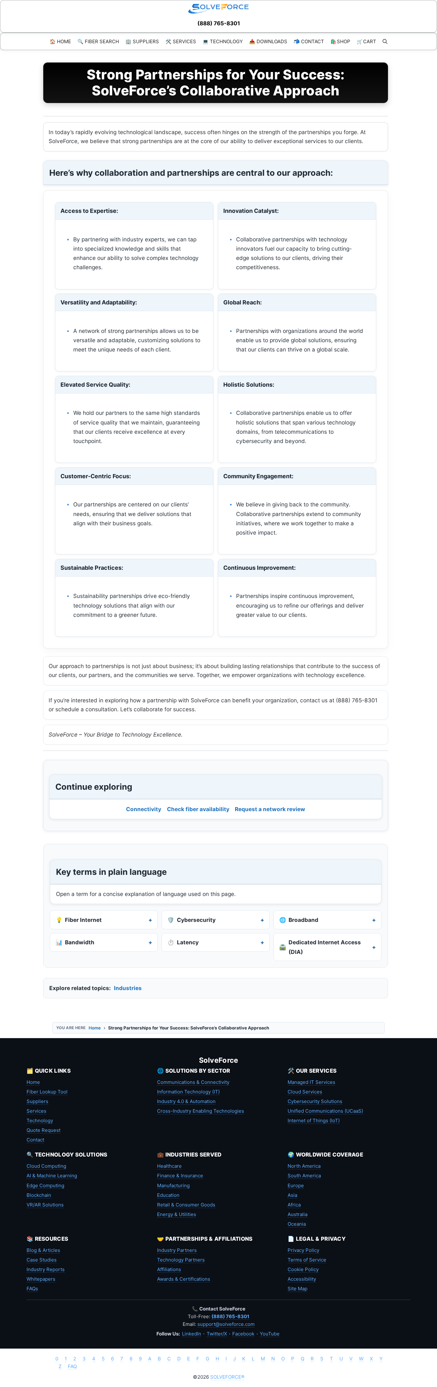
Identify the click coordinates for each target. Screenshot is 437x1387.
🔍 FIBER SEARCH (98, 41)
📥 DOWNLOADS (268, 41)
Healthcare (169, 1166)
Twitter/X (217, 1334)
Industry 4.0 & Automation (186, 1101)
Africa (294, 1205)
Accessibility (302, 1279)
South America (304, 1176)
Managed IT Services (311, 1082)
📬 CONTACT (309, 41)
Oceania (297, 1224)
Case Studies (42, 1260)
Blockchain (39, 1195)
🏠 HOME (60, 41)
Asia (292, 1195)
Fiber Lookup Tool (47, 1092)
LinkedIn (191, 1334)
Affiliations (169, 1269)
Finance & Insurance (180, 1176)
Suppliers (37, 1101)
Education (168, 1195)
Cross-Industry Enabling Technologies (200, 1111)
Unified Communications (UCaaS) (325, 1111)
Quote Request (43, 1130)
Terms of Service (307, 1260)
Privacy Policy (303, 1250)
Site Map (297, 1289)
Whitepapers (41, 1279)
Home (95, 1027)
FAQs (32, 1289)
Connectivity (143, 809)
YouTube (270, 1334)
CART (366, 41)
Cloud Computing (46, 1166)
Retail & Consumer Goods (186, 1205)
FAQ (72, 1366)
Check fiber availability (198, 809)
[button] (385, 41)
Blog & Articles (43, 1250)
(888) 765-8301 (218, 23)
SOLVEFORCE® (227, 1377)
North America (304, 1166)
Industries (128, 988)
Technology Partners (181, 1260)
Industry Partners (177, 1250)
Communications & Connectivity (193, 1082)
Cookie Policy (303, 1269)
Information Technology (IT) (188, 1092)
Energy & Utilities (176, 1214)
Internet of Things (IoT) (314, 1120)
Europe (296, 1185)
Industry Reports (46, 1269)
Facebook (243, 1334)
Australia (297, 1214)
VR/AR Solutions (45, 1205)
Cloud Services (305, 1092)
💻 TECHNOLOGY (223, 41)
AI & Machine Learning (52, 1176)
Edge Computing (45, 1185)
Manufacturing (173, 1185)
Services (36, 1111)
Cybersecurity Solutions (315, 1101)
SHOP (340, 41)
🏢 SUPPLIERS (142, 41)
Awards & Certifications (183, 1279)
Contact (35, 1140)
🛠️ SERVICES (180, 41)
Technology (40, 1120)
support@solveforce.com (226, 1324)
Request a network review (270, 809)
